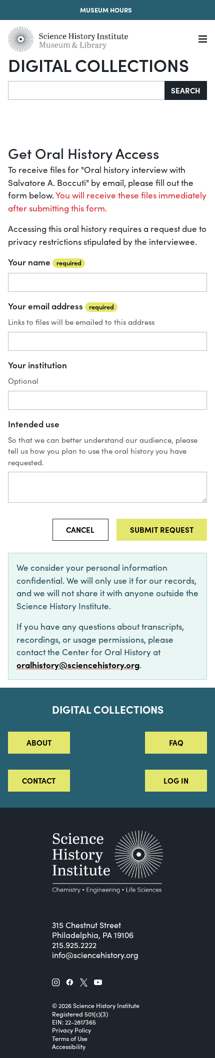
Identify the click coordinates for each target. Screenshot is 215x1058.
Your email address (61, 306)
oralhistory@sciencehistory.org (78, 665)
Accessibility (69, 1047)
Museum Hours (106, 9)
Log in (176, 780)
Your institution (37, 365)
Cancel (80, 529)
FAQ (176, 742)
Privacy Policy (71, 1030)
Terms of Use (70, 1039)
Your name (45, 262)
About (39, 742)
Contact (39, 780)
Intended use (34, 424)
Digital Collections (98, 64)
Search (185, 90)
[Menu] (202, 39)
